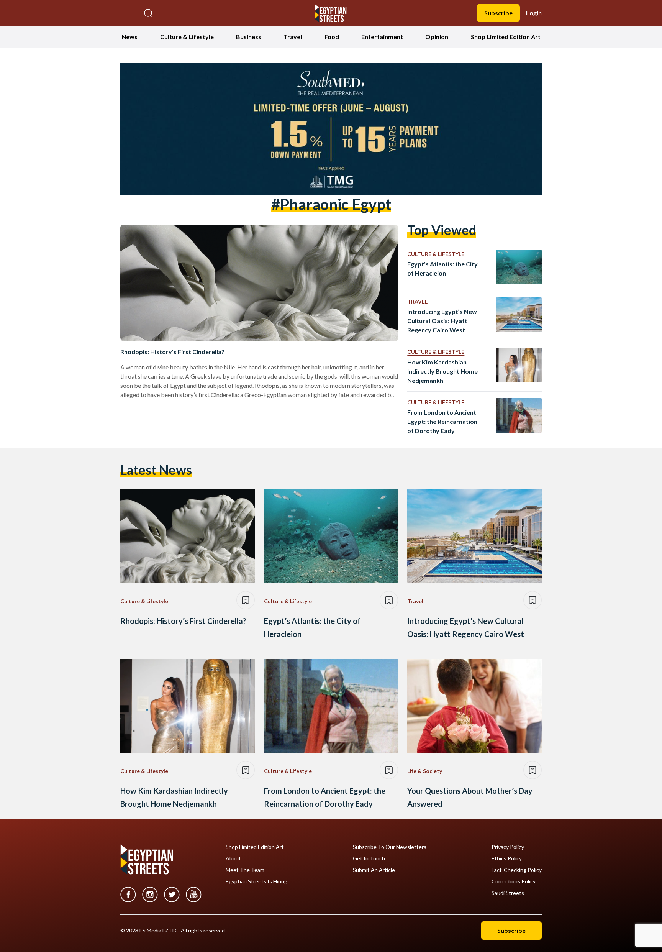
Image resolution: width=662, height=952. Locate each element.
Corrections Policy (514, 881)
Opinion (436, 36)
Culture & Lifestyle (187, 36)
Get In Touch (369, 858)
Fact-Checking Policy (517, 870)
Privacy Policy (508, 847)
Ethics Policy (507, 858)
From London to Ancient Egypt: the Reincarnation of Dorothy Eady (442, 421)
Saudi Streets (508, 893)
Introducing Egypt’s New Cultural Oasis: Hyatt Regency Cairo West (442, 320)
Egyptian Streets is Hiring (256, 881)
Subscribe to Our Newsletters (389, 847)
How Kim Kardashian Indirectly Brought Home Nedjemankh (442, 371)
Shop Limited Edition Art (506, 36)
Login (534, 12)
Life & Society (424, 771)
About (233, 858)
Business (248, 36)
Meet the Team (245, 870)
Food (331, 36)
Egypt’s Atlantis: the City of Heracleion (442, 268)
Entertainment (382, 36)
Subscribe (498, 12)
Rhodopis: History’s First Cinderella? (172, 351)
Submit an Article (374, 870)
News (129, 36)
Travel (292, 36)
